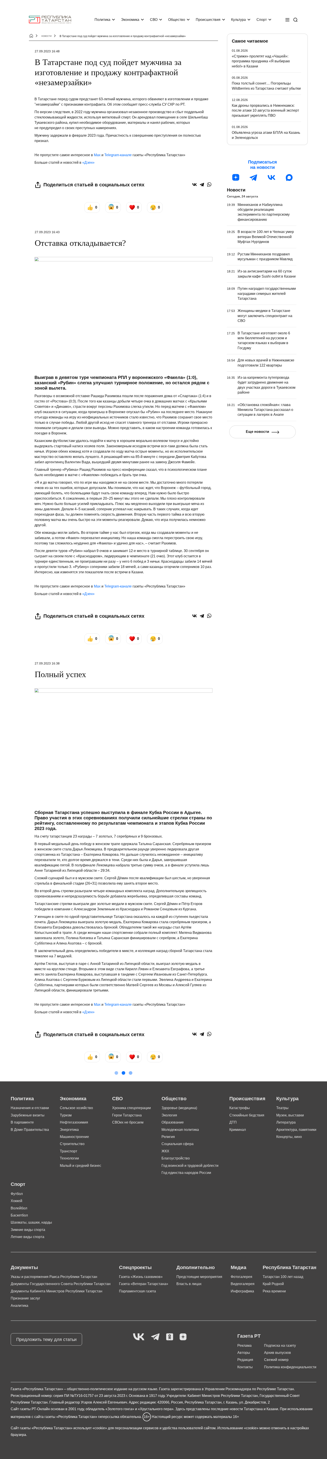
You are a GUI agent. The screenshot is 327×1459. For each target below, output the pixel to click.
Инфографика (242, 1291)
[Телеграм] (253, 177)
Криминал (237, 1130)
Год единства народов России (186, 1173)
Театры (282, 1108)
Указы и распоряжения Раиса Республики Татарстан (54, 1277)
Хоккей (16, 1201)
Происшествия (208, 20)
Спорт (261, 20)
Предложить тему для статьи (46, 1339)
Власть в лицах (189, 1284)
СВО (153, 20)
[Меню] (287, 19)
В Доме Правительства (30, 1130)
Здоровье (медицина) (179, 1108)
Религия (168, 1137)
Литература (286, 1122)
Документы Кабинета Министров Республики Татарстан (56, 1291)
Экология (169, 1115)
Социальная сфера (177, 1144)
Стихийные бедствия (246, 1115)
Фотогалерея (241, 1277)
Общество (176, 20)
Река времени (274, 1291)
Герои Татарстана (127, 1115)
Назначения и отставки (30, 1108)
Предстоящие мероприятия (199, 1277)
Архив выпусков (277, 1353)
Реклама (244, 1345)
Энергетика (69, 1130)
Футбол (17, 1194)
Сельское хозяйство (76, 1108)
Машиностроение (74, 1137)
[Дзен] (235, 177)
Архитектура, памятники (296, 1130)
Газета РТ (248, 1336)
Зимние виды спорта (28, 1230)
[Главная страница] (50, 19)
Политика (102, 20)
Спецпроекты (135, 1267)
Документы (24, 1267)
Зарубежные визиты (27, 1115)
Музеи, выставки (290, 1115)
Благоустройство (175, 1158)
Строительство (72, 1144)
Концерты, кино (289, 1137)
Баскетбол (19, 1215)
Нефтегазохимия (74, 1122)
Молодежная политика (180, 1130)
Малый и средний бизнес (80, 1165)
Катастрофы (239, 1108)
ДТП (233, 1122)
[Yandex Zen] (183, 1337)
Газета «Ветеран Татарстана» (143, 1284)
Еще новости (257, 432)
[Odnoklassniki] (169, 1337)
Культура (238, 20)
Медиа (238, 1267)
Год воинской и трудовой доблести (189, 1165)
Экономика (130, 20)
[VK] (139, 1337)
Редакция (245, 1360)
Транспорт (68, 1151)
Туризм (66, 1115)
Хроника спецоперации (131, 1108)
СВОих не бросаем (127, 1122)
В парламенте (22, 1122)
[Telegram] (202, 184)
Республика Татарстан (289, 1267)
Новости (236, 189)
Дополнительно (195, 1267)
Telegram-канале (118, 155)
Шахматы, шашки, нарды (31, 1222)
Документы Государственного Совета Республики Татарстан (61, 1284)
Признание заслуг (25, 1298)
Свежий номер (276, 1360)
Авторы (243, 1353)
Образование (172, 1122)
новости (46, 36)
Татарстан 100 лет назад (283, 1277)
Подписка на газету (280, 1345)
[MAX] (289, 177)
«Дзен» (88, 162)
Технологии (69, 1158)
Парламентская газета (137, 1291)
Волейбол (19, 1208)
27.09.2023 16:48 (47, 51)
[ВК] (271, 177)
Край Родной (273, 1284)
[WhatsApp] (209, 184)
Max (97, 155)
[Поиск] (295, 19)
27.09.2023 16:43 (47, 232)
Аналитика (19, 1305)
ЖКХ (165, 1151)
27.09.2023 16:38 (47, 663)
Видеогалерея (242, 1284)
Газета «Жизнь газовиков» (141, 1277)
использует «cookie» (90, 1428)
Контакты (245, 1367)
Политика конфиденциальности (290, 1367)
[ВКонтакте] (194, 184)
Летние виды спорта (27, 1237)
